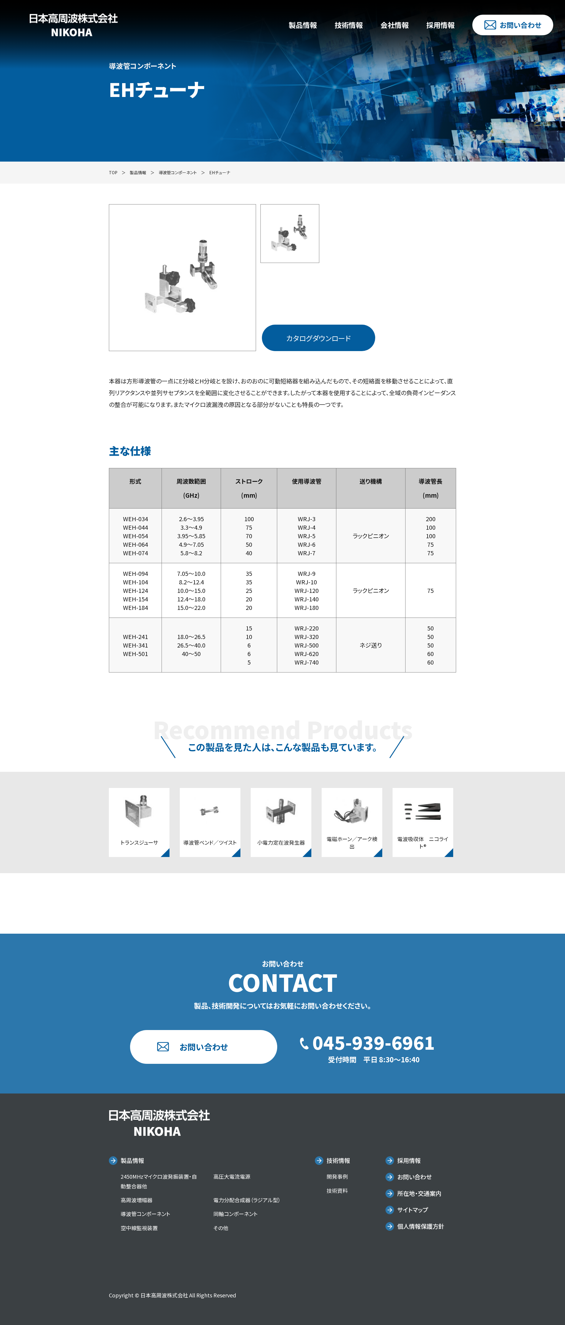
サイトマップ (412, 1209)
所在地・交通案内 (419, 1193)
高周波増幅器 (136, 1200)
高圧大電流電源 (231, 1176)
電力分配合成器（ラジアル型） (247, 1200)
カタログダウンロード (318, 338)
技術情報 (349, 25)
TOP (113, 172)
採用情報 (440, 25)
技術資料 (337, 1190)
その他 (220, 1228)
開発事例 (337, 1176)
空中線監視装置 (139, 1228)
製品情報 (303, 25)
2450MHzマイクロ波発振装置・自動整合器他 (159, 1181)
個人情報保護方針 (420, 1226)
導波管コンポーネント (178, 172)
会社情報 (394, 25)
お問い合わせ (520, 25)
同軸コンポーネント (235, 1213)
